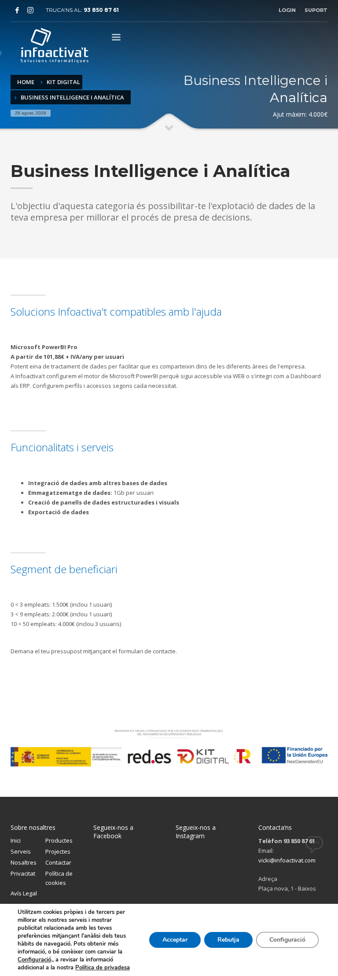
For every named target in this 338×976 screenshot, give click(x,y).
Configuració (34, 960)
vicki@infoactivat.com (287, 860)
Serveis (21, 851)
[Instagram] (30, 10)
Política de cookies (59, 878)
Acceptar (174, 939)
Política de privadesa (102, 968)
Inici (16, 840)
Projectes (57, 851)
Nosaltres (24, 862)
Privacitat (23, 873)
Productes (59, 840)
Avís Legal (24, 893)
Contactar (58, 862)
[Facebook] (17, 10)
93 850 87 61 (101, 10)
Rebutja (228, 939)
